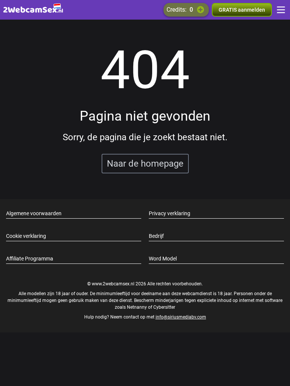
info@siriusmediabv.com (181, 317)
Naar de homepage (145, 163)
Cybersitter (164, 307)
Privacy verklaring (169, 213)
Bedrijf (156, 236)
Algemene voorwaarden (34, 213)
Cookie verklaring (26, 236)
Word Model (163, 259)
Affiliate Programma (29, 259)
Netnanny (137, 307)
